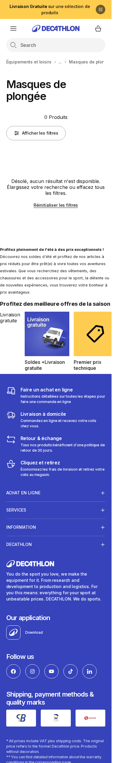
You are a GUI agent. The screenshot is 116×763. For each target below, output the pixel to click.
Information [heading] (21, 527)
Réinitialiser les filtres (56, 205)
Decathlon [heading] (19, 544)
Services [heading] (16, 509)
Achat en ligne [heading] (23, 492)
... (60, 61)
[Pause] (100, 9)
